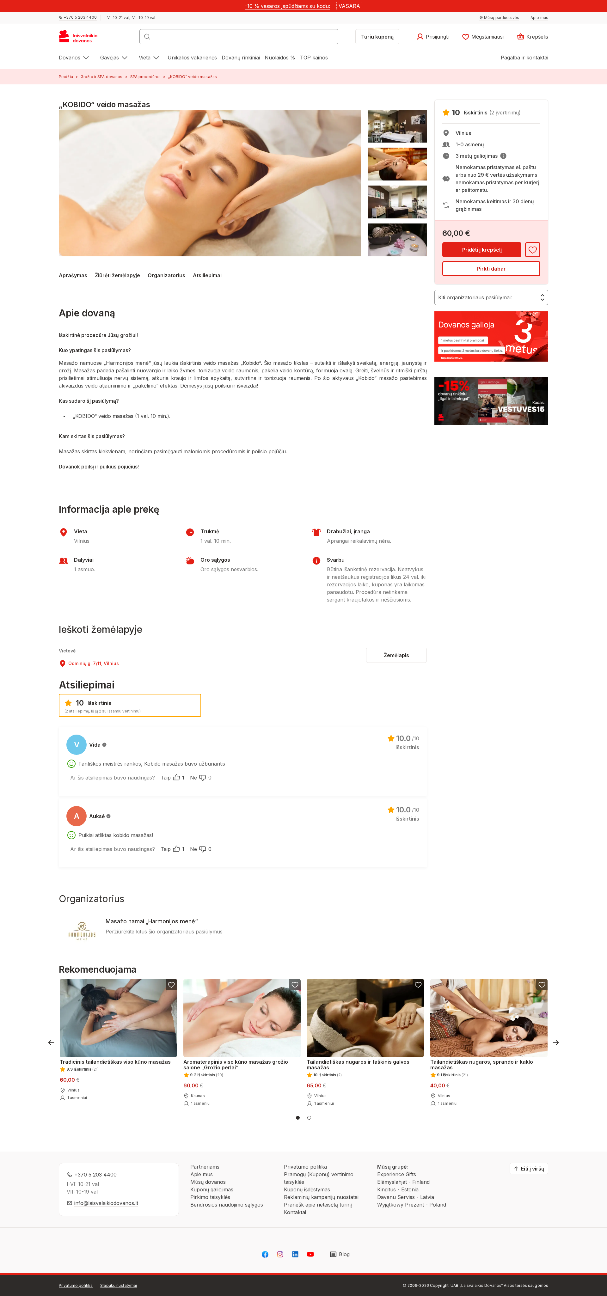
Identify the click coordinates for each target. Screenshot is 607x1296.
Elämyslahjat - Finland (403, 1182)
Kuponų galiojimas (211, 1189)
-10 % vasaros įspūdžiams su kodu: (287, 6)
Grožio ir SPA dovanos (102, 76)
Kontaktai (295, 1212)
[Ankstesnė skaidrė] (51, 1042)
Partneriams (204, 1167)
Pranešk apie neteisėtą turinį (318, 1204)
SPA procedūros (145, 76)
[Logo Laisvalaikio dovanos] (81, 38)
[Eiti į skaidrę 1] (298, 1117)
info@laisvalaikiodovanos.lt (106, 1203)
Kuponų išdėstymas (307, 1189)
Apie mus (201, 1174)
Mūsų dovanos (208, 1182)
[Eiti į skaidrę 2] (309, 1117)
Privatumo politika (305, 1167)
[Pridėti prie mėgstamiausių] (532, 249)
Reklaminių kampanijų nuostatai (321, 1197)
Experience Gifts (396, 1174)
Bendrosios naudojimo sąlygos (226, 1204)
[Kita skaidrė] (555, 1042)
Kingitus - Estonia (398, 1189)
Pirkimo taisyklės (210, 1197)
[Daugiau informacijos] (503, 156)
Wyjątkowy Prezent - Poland (411, 1204)
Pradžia (66, 76)
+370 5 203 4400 (95, 1174)
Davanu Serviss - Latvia (405, 1197)
